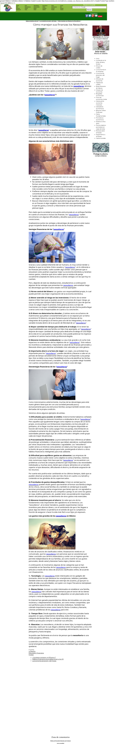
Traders (61, 9)
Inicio (97, 58)
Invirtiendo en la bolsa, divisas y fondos (101, 62)
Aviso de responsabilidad (60, 743)
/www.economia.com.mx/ (32, 21)
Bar (61, 6)
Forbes (31, 655)
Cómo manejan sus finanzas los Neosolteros (69, 21)
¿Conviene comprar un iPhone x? (44, 657)
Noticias (61, 8)
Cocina (61, 5)
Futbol (44, 6)
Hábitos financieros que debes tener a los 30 (48, 659)
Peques (53, 8)
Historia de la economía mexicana (100, 103)
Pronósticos (45, 5)
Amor (26, 5)
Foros (26, 9)
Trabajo (17, 5)
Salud (52, 5)
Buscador (18, 8)
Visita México (36, 5)
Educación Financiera (36, 653)
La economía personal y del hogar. (48, 21)
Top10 (35, 9)
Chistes (26, 8)
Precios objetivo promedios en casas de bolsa (101, 127)
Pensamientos (28, 6)
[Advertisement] (48, 16)
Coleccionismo (37, 6)
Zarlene (44, 9)
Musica (35, 8)
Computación (54, 6)
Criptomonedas (101, 138)
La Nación (32, 651)
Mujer (17, 6)
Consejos (44, 8)
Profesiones (18, 9)
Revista (52, 9)
